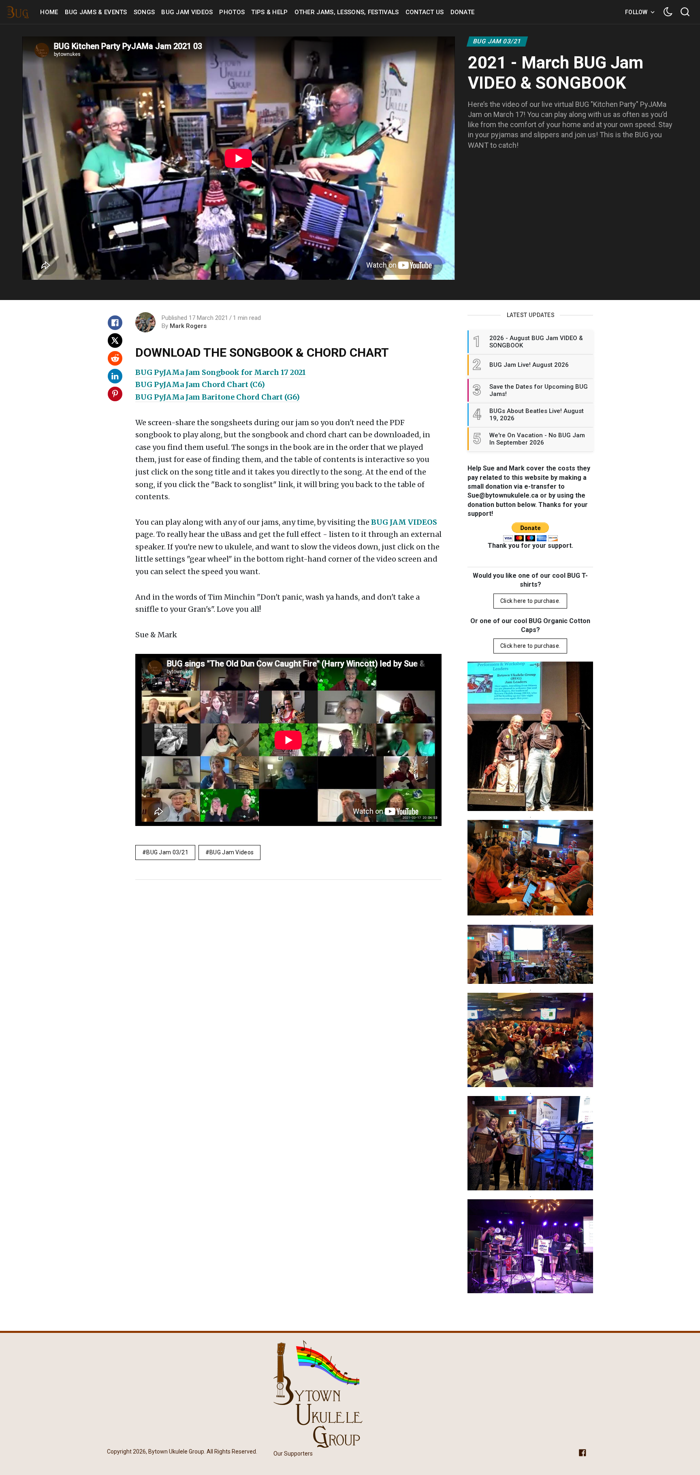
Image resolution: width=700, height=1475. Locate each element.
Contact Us (424, 12)
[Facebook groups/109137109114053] (582, 1452)
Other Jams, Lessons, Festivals (347, 12)
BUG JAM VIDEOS (404, 522)
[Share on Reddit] (115, 358)
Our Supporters (293, 1453)
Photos (232, 12)
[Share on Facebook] (115, 322)
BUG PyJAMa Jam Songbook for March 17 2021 (220, 372)
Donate (462, 12)
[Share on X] (115, 340)
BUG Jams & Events (96, 12)
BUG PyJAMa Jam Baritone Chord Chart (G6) (217, 397)
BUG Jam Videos (187, 12)
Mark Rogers (188, 326)
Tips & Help (269, 12)
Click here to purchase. (530, 601)
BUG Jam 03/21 (497, 41)
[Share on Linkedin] (115, 376)
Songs (144, 12)
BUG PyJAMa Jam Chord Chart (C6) (200, 384)
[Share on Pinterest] (115, 394)
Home (49, 12)
